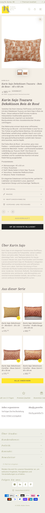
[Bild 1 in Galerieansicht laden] (19, 72)
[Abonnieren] (42, 464)
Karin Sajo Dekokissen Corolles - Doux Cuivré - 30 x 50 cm (11, 368)
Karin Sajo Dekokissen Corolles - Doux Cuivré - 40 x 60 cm (33, 368)
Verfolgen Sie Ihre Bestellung (13, 411)
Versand (10, 94)
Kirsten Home (25, 505)
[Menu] (40, 9)
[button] (29, 9)
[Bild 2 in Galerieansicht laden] (25, 72)
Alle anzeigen (22, 381)
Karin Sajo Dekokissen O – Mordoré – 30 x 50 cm (11, 325)
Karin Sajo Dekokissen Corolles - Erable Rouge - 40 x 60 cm (32, 325)
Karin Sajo (5, 80)
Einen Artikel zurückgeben (11, 416)
